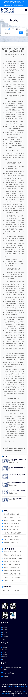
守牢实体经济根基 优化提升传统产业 (16, 448)
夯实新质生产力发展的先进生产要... (13, 580)
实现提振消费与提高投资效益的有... (13, 520)
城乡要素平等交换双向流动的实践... (13, 555)
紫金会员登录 (15, 590)
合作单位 (4, 652)
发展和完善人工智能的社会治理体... (13, 574)
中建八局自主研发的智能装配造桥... (13, 533)
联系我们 (4, 650)
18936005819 (7, 678)
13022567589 (8, 2)
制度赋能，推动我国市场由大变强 (12, 577)
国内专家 (4, 634)
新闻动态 (18, 29)
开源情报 (4, 627)
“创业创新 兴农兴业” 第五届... (11, 529)
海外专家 (4, 632)
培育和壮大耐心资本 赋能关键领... (12, 561)
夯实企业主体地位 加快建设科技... (12, 539)
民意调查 (4, 629)
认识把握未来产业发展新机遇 (11, 567)
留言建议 (4, 656)
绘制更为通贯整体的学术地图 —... (12, 514)
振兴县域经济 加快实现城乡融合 (12, 552)
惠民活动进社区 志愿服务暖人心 (12, 523)
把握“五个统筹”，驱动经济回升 (12, 564)
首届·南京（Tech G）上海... (11, 536)
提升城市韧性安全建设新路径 (15, 498)
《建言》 (4, 639)
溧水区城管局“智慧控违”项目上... (12, 517)
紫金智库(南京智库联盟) (11, 686)
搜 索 (21, 32)
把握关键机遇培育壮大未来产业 (14, 450)
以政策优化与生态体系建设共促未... (13, 558)
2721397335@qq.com (20, 2)
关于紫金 (4, 647)
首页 (13, 29)
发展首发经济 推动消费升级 (11, 542)
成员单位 (4, 659)
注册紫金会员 (6, 590)
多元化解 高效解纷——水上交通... (12, 526)
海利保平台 (5, 636)
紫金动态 (4, 654)
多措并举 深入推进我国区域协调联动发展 (14, 50)
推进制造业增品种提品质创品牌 (12, 571)
